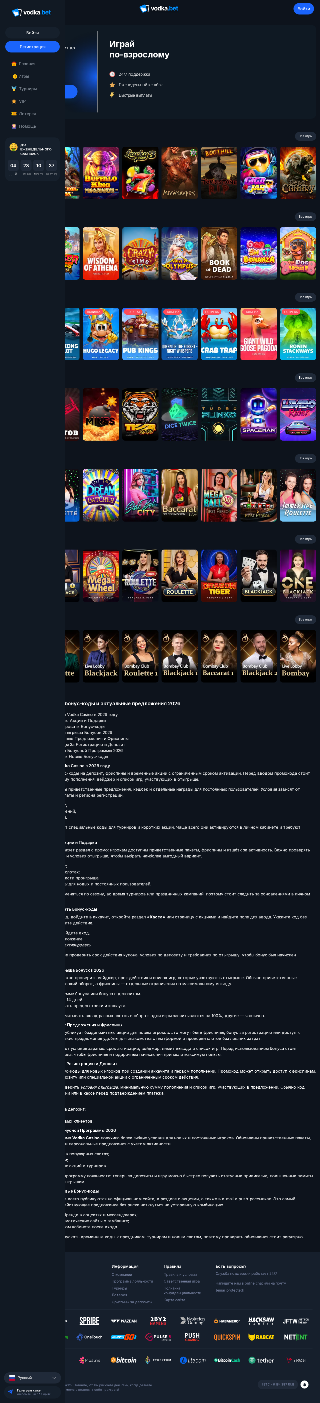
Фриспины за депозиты (132, 1302)
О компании (122, 1274)
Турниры (28, 88)
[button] (32, 1378)
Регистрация (33, 46)
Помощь (27, 126)
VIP (22, 101)
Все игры (305, 136)
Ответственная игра (182, 1281)
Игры (21, 76)
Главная (27, 63)
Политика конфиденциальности (182, 1290)
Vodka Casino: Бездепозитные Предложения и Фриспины (71, 738)
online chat (254, 1283)
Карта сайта (174, 1300)
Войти (304, 8)
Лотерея (27, 113)
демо (101, 186)
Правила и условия (180, 1274)
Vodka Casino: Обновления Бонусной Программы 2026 (68, 750)
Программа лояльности (132, 1281)
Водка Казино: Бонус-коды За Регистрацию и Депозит (69, 744)
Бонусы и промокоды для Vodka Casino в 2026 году (66, 714)
